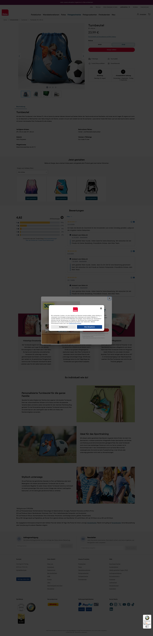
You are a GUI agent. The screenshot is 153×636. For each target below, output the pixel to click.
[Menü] (150, 616)
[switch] (147, 627)
